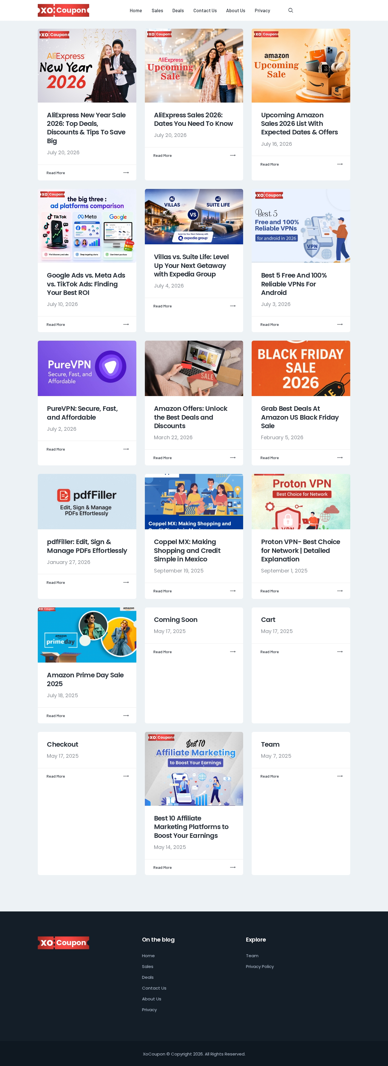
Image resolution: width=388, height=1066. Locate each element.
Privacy (149, 1010)
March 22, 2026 (173, 437)
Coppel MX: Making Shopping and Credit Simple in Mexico (187, 550)
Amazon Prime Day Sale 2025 (85, 679)
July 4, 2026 (169, 285)
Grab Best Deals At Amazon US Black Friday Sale (300, 417)
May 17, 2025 (170, 631)
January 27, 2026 (68, 562)
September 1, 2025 (284, 570)
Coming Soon (175, 619)
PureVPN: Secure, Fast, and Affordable (82, 413)
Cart (268, 619)
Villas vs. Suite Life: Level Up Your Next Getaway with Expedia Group (191, 265)
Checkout (62, 744)
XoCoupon (154, 1054)
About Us (151, 999)
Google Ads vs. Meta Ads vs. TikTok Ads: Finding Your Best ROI (86, 284)
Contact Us (154, 988)
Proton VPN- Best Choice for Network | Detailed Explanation (300, 550)
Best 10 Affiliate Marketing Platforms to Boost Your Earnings (191, 827)
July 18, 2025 (62, 695)
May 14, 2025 (170, 847)
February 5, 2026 (282, 437)
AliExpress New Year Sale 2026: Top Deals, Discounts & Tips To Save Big (86, 128)
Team (270, 744)
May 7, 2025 (276, 755)
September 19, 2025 (179, 570)
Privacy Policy (260, 966)
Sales (147, 966)
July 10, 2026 (62, 304)
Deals (148, 977)
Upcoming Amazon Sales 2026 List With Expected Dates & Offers (299, 124)
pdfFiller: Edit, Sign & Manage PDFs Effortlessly (87, 546)
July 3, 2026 (276, 304)
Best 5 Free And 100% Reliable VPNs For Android (294, 284)
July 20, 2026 (63, 152)
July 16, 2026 (276, 143)
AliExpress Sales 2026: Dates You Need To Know (193, 119)
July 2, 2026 (61, 428)
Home (148, 956)
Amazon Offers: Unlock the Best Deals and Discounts (190, 417)
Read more (56, 172)
